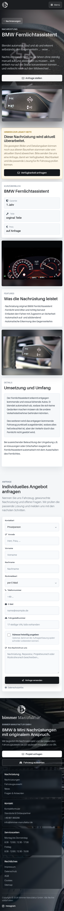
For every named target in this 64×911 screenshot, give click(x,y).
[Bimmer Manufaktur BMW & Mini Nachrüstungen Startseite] (5, 5)
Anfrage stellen (33, 78)
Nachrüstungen (13, 21)
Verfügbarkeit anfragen (34, 172)
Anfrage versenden (33, 680)
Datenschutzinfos (15, 687)
